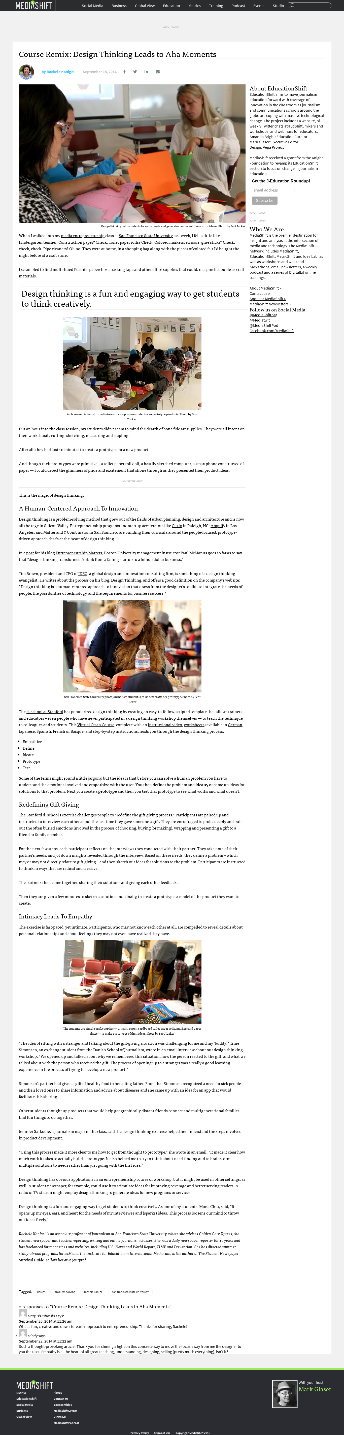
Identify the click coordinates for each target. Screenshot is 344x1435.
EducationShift (26, 1399)
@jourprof (77, 1259)
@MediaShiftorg (263, 314)
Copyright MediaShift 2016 (193, 1433)
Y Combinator (76, 532)
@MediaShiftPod (264, 325)
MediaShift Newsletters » (270, 304)
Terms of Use (162, 1433)
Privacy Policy (139, 1433)
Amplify (218, 525)
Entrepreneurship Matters (79, 552)
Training (216, 5)
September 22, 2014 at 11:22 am (45, 1341)
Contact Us (61, 1399)
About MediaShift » (266, 288)
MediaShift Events (65, 1411)
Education (171, 5)
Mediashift (34, 4)
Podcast (238, 5)
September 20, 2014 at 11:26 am (45, 1321)
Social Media (92, 5)
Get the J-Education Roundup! (281, 181)
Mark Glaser (315, 1388)
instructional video (165, 724)
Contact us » (260, 293)
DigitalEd (60, 1417)
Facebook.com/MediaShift (272, 330)
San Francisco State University (146, 235)
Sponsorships (63, 1405)
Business (119, 5)
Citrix (177, 525)
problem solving (64, 1292)
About (58, 1393)
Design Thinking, (126, 580)
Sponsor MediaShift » (268, 298)
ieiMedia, (71, 1253)
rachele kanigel (93, 1292)
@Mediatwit (260, 320)
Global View (145, 5)
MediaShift (34, 1384)
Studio (278, 5)
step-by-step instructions (115, 731)
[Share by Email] (154, 71)
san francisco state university (130, 1292)
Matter (49, 532)
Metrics (194, 5)
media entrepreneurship (83, 235)
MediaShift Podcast (66, 1423)
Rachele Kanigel (61, 71)
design (41, 1292)
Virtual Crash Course (95, 724)
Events (258, 5)
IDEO (82, 573)
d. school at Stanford (44, 711)
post (30, 552)
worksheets (194, 724)
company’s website (222, 580)
